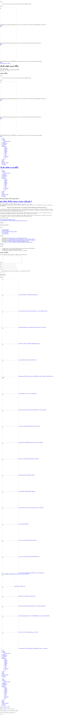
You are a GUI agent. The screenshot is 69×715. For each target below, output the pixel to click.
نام (1, 264)
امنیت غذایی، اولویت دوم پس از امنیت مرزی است (27, 540)
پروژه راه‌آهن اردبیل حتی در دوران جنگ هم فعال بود (27, 393)
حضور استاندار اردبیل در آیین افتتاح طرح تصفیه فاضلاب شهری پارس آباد (31, 572)
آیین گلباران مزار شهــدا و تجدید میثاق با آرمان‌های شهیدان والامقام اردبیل (16, 573)
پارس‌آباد (5, 151)
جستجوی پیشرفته (5, 162)
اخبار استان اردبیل (5, 229)
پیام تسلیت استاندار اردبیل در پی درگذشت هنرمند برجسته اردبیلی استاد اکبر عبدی (32, 310)
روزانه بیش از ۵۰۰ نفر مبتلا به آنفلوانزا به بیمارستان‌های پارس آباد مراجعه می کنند (32, 648)
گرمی (5, 155)
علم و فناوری (4, 143)
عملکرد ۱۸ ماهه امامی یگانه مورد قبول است (26, 474)
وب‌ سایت (2, 268)
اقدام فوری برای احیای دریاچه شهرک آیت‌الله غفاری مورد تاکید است (30, 442)
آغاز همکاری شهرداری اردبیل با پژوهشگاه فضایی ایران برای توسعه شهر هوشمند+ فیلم (33, 615)
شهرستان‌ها (4, 146)
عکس (3, 159)
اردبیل (5, 147)
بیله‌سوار (5, 150)
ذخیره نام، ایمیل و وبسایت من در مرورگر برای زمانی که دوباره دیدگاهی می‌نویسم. (15, 270)
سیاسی (3, 139)
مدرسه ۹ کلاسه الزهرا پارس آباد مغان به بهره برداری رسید (28, 556)
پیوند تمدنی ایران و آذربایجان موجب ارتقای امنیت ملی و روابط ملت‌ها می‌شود (32, 327)
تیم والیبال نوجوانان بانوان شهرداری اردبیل (9, 231)
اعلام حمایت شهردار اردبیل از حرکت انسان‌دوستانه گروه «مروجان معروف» (31, 605)
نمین (5, 157)
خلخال (5, 152)
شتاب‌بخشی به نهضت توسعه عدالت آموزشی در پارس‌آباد (28, 458)
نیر (4, 158)
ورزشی (3, 145)
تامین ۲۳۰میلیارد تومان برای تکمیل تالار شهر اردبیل (27, 359)
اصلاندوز (5, 148)
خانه (3, 138)
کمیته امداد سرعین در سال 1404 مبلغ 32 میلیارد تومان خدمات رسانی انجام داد (32, 409)
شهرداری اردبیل (5, 232)
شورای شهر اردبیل (5, 233)
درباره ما (3, 163)
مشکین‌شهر (6, 156)
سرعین (5, 153)
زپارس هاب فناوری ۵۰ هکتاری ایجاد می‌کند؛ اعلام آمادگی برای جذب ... (20, 242)
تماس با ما (4, 164)
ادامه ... (1, 25)
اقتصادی (3, 142)
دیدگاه (1, 262)
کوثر (5, 154)
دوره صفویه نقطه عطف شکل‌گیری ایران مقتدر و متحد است (29, 343)
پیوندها (3, 161)
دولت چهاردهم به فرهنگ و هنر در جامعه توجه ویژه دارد (28, 294)
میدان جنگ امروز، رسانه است (19, 586)
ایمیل (1, 266)
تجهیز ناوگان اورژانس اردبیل (23, 523)
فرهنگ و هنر (4, 144)
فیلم (3, 160)
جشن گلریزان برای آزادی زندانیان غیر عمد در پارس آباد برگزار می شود (31, 507)
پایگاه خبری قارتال (5, 230)
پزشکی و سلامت (7, 141)
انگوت (5, 149)
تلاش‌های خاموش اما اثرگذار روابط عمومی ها (26, 491)
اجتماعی (3, 140)
